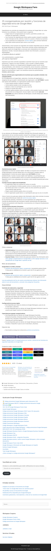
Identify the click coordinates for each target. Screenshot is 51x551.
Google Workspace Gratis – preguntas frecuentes (16, 437)
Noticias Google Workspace (10, 447)
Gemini (38, 349)
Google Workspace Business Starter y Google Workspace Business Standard (23, 431)
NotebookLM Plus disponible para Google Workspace (17, 492)
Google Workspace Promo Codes (11, 519)
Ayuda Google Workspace (9, 409)
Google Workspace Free (9, 433)
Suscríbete (5, 449)
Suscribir (6, 473)
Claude (7, 349)
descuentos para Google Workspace (38, 3)
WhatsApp (28, 358)
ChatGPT (17, 349)
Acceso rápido (29, 40)
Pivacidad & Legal (25, 545)
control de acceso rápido (29, 198)
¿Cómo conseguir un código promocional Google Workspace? (19, 453)
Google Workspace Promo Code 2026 (13, 443)
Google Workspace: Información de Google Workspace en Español (20, 445)
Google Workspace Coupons (10, 517)
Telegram (17, 358)
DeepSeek (17, 352)
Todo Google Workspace (9, 451)
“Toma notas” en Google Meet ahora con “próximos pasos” (18, 488)
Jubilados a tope (7, 528)
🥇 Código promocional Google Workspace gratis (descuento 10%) (20, 401)
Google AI (28, 349)
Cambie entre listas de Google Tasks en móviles (16, 389)
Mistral (28, 352)
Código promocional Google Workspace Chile (15, 413)
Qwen (17, 355)
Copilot (7, 355)
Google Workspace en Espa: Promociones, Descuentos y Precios (21, 383)
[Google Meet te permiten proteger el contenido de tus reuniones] (41, 370)
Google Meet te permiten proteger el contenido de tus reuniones (40, 376)
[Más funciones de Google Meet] (10, 371)
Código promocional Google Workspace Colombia (16, 415)
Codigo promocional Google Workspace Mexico (15, 419)
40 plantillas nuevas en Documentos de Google (15, 490)
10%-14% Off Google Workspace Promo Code (15, 407)
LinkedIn (7, 358)
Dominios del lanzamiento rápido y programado (18, 268)
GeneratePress (36, 549)
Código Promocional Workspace (11, 423)
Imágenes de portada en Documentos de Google (16, 486)
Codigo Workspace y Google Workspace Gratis (15, 425)
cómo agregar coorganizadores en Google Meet (18, 258)
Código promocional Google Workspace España (15, 417)
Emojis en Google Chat (10, 387)
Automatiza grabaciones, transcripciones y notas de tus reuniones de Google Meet (25, 494)
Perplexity (7, 352)
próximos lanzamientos (33, 330)
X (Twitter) (38, 355)
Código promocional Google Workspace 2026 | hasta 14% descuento (21, 411)
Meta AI (28, 355)
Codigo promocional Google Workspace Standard (16, 421)
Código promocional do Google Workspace (14, 521)
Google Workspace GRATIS (10, 435)
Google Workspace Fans (25, 7)
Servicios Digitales (7, 537)
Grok (38, 352)
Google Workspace (9, 337)
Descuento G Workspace (26, 337)
